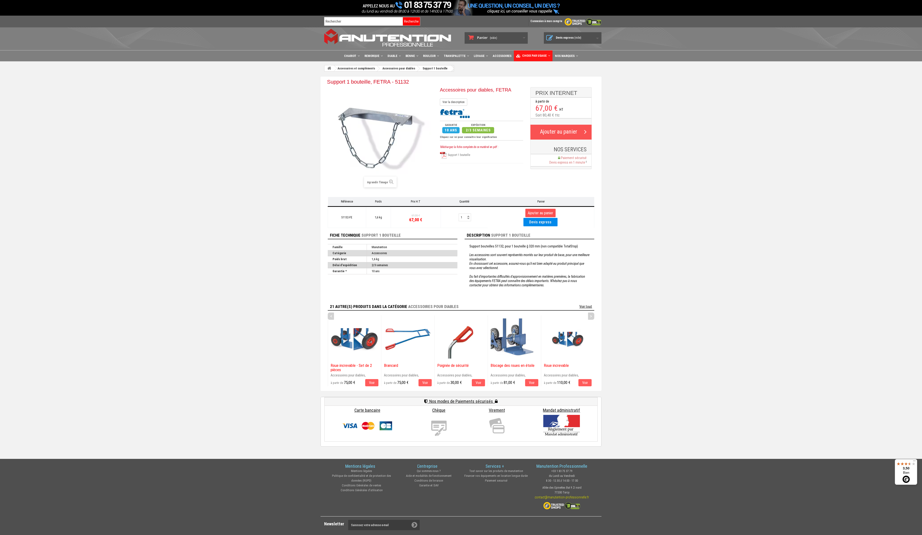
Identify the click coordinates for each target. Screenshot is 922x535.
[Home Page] (329, 68)
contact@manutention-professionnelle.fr (562, 497)
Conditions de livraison (428, 480)
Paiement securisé (496, 480)
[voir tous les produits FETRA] (455, 113)
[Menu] (914, 462)
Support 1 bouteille (458, 155)
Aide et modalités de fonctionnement (429, 476)
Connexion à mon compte (546, 21)
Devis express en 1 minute (567, 162)
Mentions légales (361, 471)
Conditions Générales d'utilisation (362, 490)
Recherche (411, 21)
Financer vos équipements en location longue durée (496, 476)
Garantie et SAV (429, 485)
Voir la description (454, 102)
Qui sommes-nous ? (429, 471)
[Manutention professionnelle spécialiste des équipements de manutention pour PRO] (390, 38)
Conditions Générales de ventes (361, 485)
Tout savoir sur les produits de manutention (496, 471)
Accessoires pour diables (433, 306)
